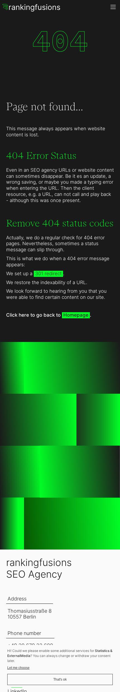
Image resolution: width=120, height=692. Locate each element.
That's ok (60, 679)
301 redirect (48, 273)
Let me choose (18, 668)
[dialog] (60, 667)
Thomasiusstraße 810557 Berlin (30, 614)
